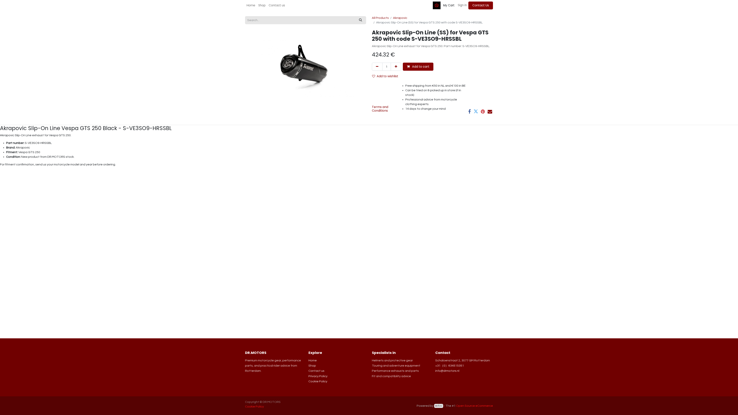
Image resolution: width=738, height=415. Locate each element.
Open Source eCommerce (474, 405)
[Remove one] (377, 67)
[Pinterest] (483, 111)
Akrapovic (400, 17)
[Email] (490, 111)
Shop (312, 365)
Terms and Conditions (380, 109)
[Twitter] (476, 111)
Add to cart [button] (420, 66)
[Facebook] (469, 111)
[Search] (360, 20)
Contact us (316, 370)
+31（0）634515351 (449, 365)
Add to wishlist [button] (387, 76)
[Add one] (396, 67)
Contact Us (480, 5)
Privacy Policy (317, 376)
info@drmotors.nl (447, 370)
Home (312, 360)
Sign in (462, 5)
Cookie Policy (317, 381)
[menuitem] (251, 5)
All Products (380, 17)
